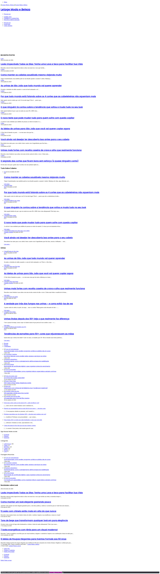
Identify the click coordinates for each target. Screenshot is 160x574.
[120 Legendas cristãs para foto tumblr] (11, 391)
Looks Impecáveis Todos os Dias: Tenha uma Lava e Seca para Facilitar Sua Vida (42, 64)
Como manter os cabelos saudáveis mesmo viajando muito (31, 74)
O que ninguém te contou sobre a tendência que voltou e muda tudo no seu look (42, 107)
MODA (6, 450)
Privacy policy (58, 572)
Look (2, 58)
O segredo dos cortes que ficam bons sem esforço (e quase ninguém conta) (39, 161)
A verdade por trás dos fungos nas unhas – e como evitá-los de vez (38, 303)
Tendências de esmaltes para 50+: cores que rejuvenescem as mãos (39, 333)
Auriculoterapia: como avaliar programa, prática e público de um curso (27, 351)
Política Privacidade (12, 20)
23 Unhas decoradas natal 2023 (14, 378)
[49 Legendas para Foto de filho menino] (12, 396)
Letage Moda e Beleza (33, 544)
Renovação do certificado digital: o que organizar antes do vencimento (27, 366)
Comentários (7, 346)
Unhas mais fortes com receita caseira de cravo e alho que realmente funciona (41, 150)
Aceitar (51, 572)
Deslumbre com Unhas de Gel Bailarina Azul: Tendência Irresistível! (26, 388)
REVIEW (6, 447)
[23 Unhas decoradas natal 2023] (10, 376)
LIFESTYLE (7, 444)
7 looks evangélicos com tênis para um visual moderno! (29, 529)
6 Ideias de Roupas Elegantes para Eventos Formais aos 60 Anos (33, 539)
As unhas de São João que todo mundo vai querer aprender (31, 85)
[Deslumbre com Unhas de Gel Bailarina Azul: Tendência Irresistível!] (7, 386)
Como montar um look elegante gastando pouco (26, 501)
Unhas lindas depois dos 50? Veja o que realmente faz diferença (36, 318)
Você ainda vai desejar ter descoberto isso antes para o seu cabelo (35, 139)
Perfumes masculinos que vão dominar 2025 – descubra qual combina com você (25, 414)
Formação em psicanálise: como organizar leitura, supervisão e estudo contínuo (30, 371)
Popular (6, 345)
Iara (5, 172)
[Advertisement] (80, 40)
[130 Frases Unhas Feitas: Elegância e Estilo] (10, 381)
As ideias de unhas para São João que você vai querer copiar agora (35, 128)
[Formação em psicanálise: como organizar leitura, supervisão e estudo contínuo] (10, 369)
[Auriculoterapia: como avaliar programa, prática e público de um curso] (11, 349)
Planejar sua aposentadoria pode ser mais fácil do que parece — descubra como (25, 408)
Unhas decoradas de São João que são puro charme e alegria (20, 425)
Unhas (2, 80)
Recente (6, 343)
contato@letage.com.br (15, 546)
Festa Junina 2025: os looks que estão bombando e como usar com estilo (23, 420)
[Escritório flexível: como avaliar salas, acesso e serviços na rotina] (10, 354)
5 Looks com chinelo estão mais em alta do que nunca (28, 511)
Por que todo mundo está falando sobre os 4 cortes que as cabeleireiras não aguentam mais (48, 96)
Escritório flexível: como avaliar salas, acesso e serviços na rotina (25, 356)
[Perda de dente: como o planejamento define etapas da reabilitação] (10, 359)
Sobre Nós (8, 17)
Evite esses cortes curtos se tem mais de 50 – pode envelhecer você (21, 402)
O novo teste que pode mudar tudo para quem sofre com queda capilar (37, 117)
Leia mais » (7, 184)
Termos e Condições (11, 18)
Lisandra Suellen (8, 232)
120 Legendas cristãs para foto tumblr (16, 393)
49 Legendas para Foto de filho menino (16, 398)
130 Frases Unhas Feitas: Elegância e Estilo (17, 383)
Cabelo (2, 69)
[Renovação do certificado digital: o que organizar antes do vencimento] (9, 364)
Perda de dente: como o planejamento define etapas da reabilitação (26, 361)
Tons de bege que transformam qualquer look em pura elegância (34, 520)
